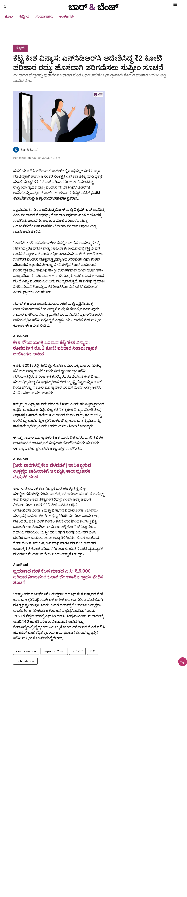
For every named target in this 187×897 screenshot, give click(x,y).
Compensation (26, 651)
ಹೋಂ (9, 16)
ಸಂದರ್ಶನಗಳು (44, 16)
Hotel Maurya (25, 661)
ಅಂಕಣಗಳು (66, 16)
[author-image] (16, 150)
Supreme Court (54, 651)
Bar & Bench (29, 149)
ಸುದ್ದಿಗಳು (24, 16)
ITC (92, 651)
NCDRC (77, 651)
